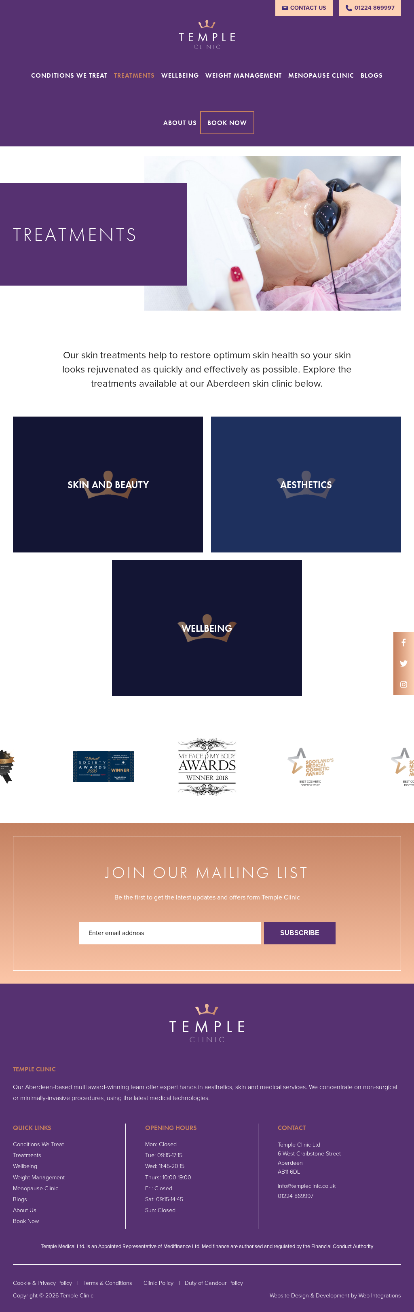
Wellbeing (180, 75)
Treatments (134, 75)
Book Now (227, 123)
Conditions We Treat (69, 75)
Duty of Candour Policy (214, 1283)
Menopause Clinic (321, 75)
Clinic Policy (158, 1283)
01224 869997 (375, 7)
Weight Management (243, 75)
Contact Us (308, 7)
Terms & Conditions (107, 1283)
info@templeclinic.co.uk (307, 1186)
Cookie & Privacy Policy (42, 1283)
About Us (180, 123)
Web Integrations (380, 1295)
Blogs (372, 75)
